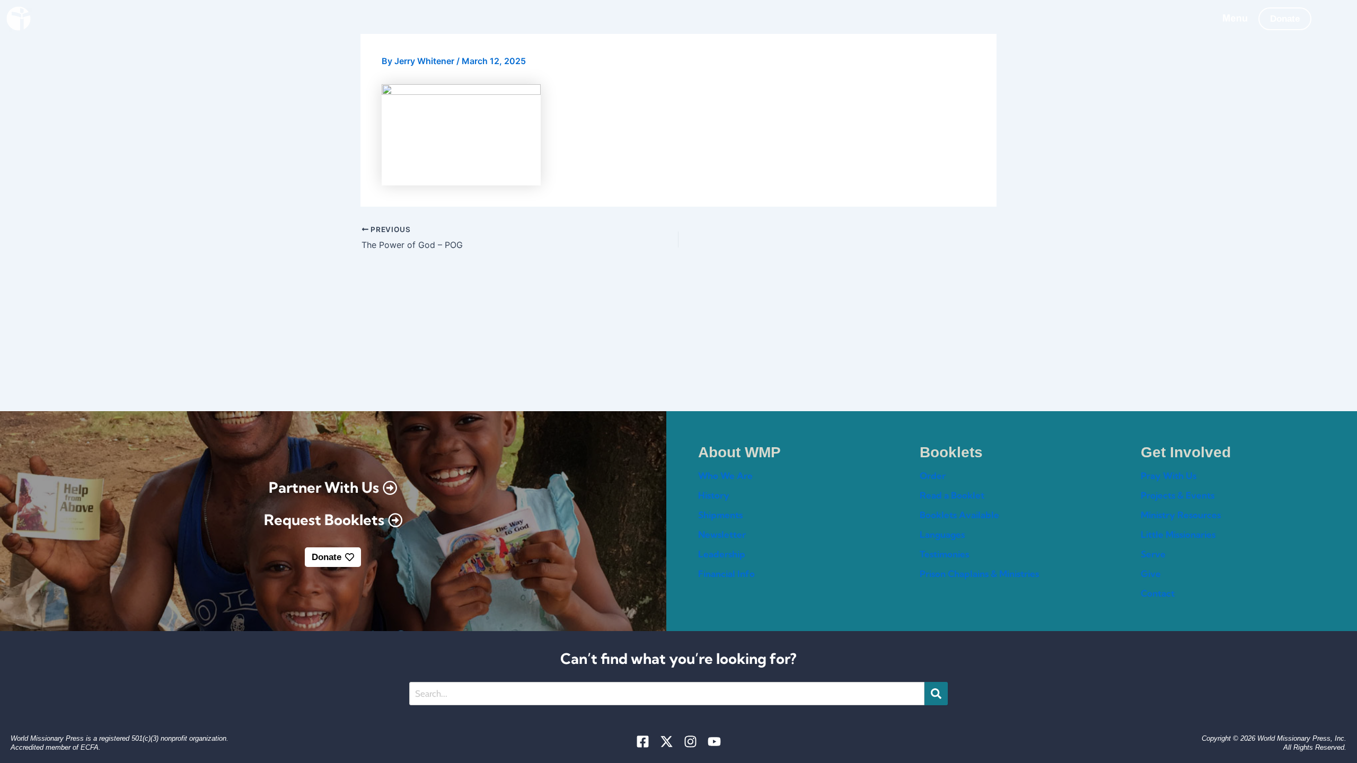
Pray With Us (1168, 475)
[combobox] (666, 693)
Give (1151, 573)
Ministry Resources (1181, 514)
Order (933, 475)
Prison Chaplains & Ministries (979, 573)
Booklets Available (959, 514)
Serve (1153, 554)
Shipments (720, 514)
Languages (942, 534)
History (713, 495)
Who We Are (725, 475)
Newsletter (722, 534)
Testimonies (944, 554)
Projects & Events (1177, 495)
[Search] (936, 693)
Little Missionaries (1178, 534)
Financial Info (726, 573)
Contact (1158, 593)
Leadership (721, 554)
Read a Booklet (952, 495)
